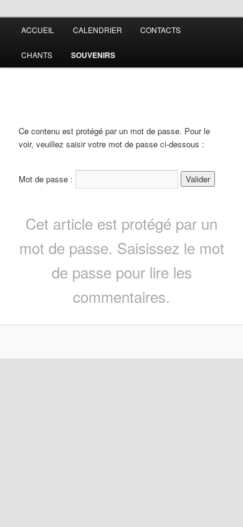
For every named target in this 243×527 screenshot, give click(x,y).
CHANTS (36, 54)
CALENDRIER (97, 29)
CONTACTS (160, 29)
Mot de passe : (47, 179)
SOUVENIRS (93, 55)
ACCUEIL (37, 29)
